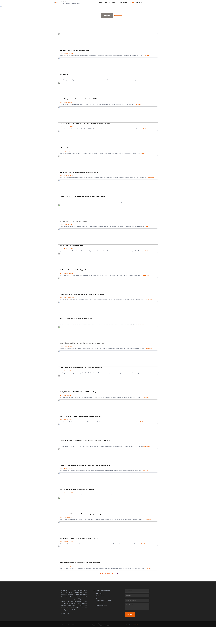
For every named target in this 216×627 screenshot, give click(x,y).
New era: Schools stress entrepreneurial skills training (77, 489)
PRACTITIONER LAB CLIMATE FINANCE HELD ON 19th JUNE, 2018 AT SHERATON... (85, 465)
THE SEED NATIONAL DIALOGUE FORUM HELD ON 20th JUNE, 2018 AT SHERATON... (86, 440)
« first (101, 573)
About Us (107, 2)
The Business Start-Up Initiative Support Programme (76, 270)
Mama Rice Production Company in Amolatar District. (76, 318)
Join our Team (64, 74)
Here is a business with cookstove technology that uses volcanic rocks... (82, 343)
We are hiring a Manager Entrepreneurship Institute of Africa (79, 99)
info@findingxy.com (101, 605)
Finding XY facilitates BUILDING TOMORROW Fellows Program (79, 392)
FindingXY (64, 2)
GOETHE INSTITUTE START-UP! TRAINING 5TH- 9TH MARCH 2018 (80, 563)
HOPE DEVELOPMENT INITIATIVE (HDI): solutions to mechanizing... (80, 416)
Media (132, 2)
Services (114, 2)
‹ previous (107, 573)
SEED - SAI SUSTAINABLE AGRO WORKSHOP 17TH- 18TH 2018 (79, 538)
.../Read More (65, 613)
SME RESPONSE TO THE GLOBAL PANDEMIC (73, 221)
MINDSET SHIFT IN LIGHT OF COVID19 (71, 245)
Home (101, 2)
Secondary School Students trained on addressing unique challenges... (81, 514)
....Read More (146, 55)
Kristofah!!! (135, 624)
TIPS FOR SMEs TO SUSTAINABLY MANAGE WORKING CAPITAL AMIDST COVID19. (85, 123)
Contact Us (139, 2)
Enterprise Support (123, 2)
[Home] (56, 3)
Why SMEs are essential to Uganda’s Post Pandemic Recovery (79, 172)
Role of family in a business (68, 148)
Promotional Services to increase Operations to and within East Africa (82, 294)
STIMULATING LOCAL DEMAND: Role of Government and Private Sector (82, 196)
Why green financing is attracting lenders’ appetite (75, 50)
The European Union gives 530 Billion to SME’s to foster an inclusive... (81, 367)
